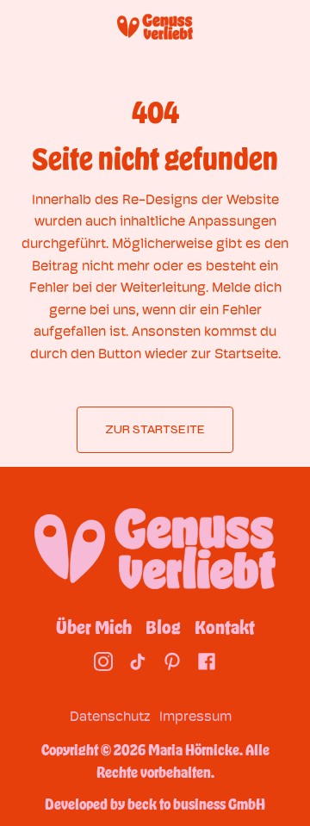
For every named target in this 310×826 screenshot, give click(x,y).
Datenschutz (110, 716)
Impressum (195, 716)
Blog (163, 627)
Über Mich (94, 627)
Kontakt (225, 627)
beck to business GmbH (196, 803)
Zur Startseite (155, 429)
